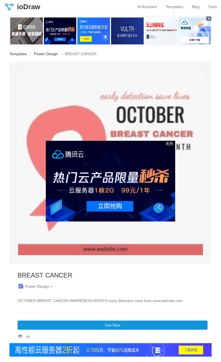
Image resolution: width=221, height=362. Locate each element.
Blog (195, 7)
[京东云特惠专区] (161, 31)
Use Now (112, 325)
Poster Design (46, 54)
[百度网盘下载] (26, 31)
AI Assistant (147, 7)
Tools (212, 7)
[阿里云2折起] (93, 31)
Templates (174, 7)
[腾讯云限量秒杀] (60, 31)
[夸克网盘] (194, 31)
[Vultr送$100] (127, 31)
